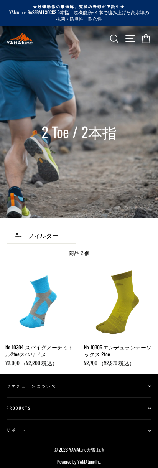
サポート (16, 430)
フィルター (42, 235)
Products (19, 408)
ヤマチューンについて (32, 386)
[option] (79, 13)
